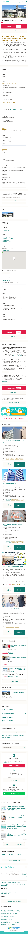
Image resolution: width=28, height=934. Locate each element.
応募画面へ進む (13, 26)
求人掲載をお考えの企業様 (6, 892)
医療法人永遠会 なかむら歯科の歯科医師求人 (18, 646)
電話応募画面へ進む (14, 203)
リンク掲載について (15, 892)
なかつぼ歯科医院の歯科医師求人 (17, 692)
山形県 (15, 735)
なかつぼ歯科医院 (5, 230)
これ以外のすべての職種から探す (14, 860)
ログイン (22, 2)
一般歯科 (3, 102)
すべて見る (25, 876)
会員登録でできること (7, 762)
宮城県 (4, 735)
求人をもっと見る (14, 681)
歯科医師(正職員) (5, 240)
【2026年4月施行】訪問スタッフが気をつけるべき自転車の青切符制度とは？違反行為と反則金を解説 (16, 826)
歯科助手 (20, 854)
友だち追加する (15, 793)
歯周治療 (8, 83)
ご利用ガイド (3, 882)
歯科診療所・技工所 (6, 280)
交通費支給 (4, 128)
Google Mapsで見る (6, 272)
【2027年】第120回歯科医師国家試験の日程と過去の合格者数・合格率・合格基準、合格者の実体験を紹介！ (17, 808)
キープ (19, 2)
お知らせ (23, 884)
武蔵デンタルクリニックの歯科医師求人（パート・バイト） (14, 567)
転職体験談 (19, 884)
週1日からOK (4, 150)
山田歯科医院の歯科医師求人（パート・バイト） (12, 483)
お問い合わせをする (14, 402)
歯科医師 (5, 854)
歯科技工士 (5, 857)
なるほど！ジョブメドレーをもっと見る (14, 844)
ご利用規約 (9, 882)
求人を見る (19, 464)
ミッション (3, 884)
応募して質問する (14, 200)
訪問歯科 (3, 83)
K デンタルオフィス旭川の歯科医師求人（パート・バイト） (14, 609)
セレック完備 (14, 83)
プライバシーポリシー (17, 355)
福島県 (10, 735)
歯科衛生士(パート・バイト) (7, 238)
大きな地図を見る (5, 250)
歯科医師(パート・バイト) (7, 241)
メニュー (26, 2)
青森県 (4, 737)
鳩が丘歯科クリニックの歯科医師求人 (18, 658)
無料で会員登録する (14, 765)
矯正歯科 (8, 102)
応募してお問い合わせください (15, 109)
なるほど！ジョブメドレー (10, 884)
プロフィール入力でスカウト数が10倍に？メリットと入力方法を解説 (16, 816)
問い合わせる (14, 780)
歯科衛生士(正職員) (6, 237)
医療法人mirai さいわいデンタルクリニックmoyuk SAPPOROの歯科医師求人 (17, 670)
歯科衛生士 (12, 854)
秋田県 (21, 735)
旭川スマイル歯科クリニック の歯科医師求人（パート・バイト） (13, 524)
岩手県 (9, 737)
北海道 (14, 732)
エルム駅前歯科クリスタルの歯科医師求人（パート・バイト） (14, 441)
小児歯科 (13, 102)
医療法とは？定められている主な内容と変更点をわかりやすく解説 (16, 834)
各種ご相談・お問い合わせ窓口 (14, 901)
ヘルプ (22, 882)
